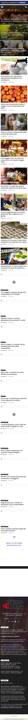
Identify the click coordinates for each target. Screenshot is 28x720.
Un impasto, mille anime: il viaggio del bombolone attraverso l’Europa (14, 20)
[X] (18, 621)
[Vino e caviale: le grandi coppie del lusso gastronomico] (14, 518)
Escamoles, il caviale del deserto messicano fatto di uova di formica (13, 187)
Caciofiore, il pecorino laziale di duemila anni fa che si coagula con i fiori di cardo (14, 50)
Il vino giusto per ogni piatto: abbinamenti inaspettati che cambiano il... (11, 78)
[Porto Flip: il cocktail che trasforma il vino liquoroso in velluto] (14, 388)
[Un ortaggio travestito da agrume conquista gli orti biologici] (14, 282)
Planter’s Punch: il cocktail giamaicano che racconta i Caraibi (13, 319)
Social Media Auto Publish (8, 719)
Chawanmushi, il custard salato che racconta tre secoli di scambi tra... (13, 267)
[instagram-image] (4, 551)
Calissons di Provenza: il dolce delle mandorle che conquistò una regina (14, 241)
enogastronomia (4, 74)
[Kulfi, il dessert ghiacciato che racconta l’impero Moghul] (14, 440)
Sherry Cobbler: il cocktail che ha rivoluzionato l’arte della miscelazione (12, 346)
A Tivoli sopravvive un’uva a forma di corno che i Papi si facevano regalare (14, 35)
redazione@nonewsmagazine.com (16, 618)
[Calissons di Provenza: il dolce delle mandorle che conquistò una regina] (14, 230)
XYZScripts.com (22, 719)
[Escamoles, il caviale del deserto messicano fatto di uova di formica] (14, 176)
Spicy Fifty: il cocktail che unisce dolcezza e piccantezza (12, 373)
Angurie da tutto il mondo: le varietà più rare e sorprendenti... (12, 504)
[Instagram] (12, 621)
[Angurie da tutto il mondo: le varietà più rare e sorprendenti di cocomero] (14, 492)
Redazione (3, 218)
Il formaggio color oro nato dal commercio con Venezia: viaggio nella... (12, 160)
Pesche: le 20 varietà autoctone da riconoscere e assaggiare (13, 477)
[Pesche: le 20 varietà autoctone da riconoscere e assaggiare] (14, 466)
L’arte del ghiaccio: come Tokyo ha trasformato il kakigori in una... (13, 425)
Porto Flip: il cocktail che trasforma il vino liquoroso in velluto (14, 399)
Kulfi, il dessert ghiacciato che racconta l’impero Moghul (11, 451)
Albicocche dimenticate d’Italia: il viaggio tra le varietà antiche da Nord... (13, 106)
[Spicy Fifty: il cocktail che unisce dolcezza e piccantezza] (14, 362)
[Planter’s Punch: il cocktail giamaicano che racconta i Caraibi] (14, 308)
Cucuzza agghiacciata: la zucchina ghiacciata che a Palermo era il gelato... (13, 214)
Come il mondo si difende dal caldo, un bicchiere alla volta (14, 133)
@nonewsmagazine (14, 545)
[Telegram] (15, 621)
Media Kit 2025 (14, 716)
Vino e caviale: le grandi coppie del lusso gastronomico (13, 530)
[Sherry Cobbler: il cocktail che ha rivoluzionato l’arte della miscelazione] (14, 334)
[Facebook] (9, 621)
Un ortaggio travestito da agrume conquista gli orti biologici (13, 293)
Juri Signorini (4, 23)
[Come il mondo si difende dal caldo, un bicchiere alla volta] (14, 122)
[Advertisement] (14, 583)
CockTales (3, 316)
